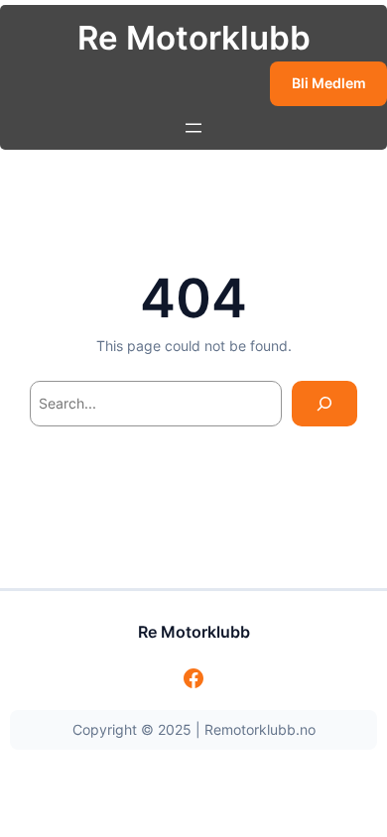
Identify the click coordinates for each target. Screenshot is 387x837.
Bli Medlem (329, 82)
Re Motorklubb (194, 38)
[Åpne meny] (193, 128)
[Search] (324, 404)
